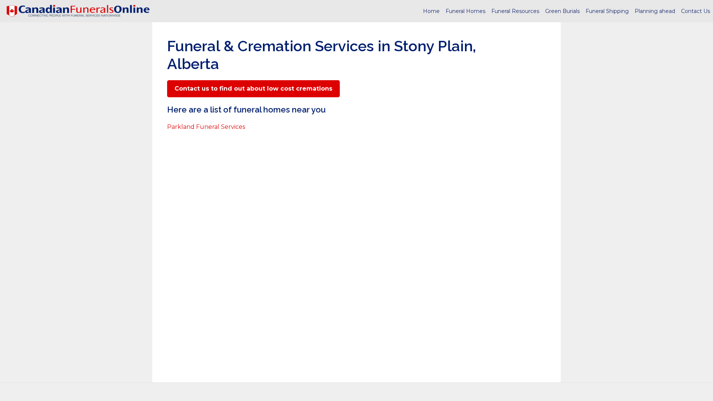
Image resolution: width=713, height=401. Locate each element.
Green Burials (562, 11)
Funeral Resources (515, 11)
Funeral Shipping (607, 11)
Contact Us (695, 11)
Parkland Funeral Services (206, 126)
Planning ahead (655, 11)
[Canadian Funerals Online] (78, 11)
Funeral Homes (465, 11)
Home (431, 11)
